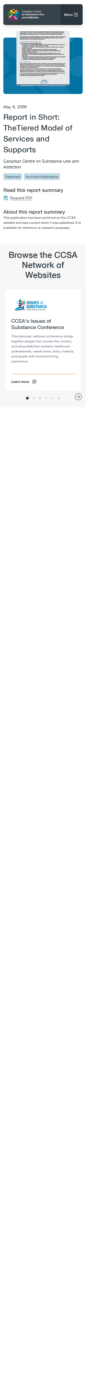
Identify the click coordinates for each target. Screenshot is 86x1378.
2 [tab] (34, 398)
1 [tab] (27, 398)
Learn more (20, 382)
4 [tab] (46, 398)
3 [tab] (40, 398)
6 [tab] (59, 398)
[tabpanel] (43, 340)
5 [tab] (52, 398)
